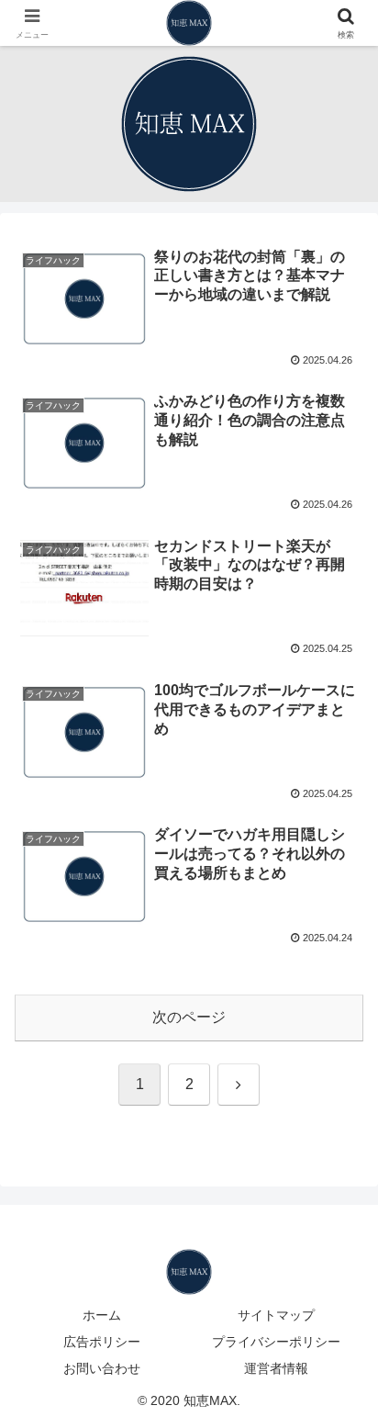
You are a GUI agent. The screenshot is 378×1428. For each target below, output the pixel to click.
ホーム (102, 1315)
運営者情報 (276, 1368)
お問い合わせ (101, 1368)
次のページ (189, 1017)
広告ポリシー (101, 1341)
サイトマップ (276, 1315)
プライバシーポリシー (276, 1341)
